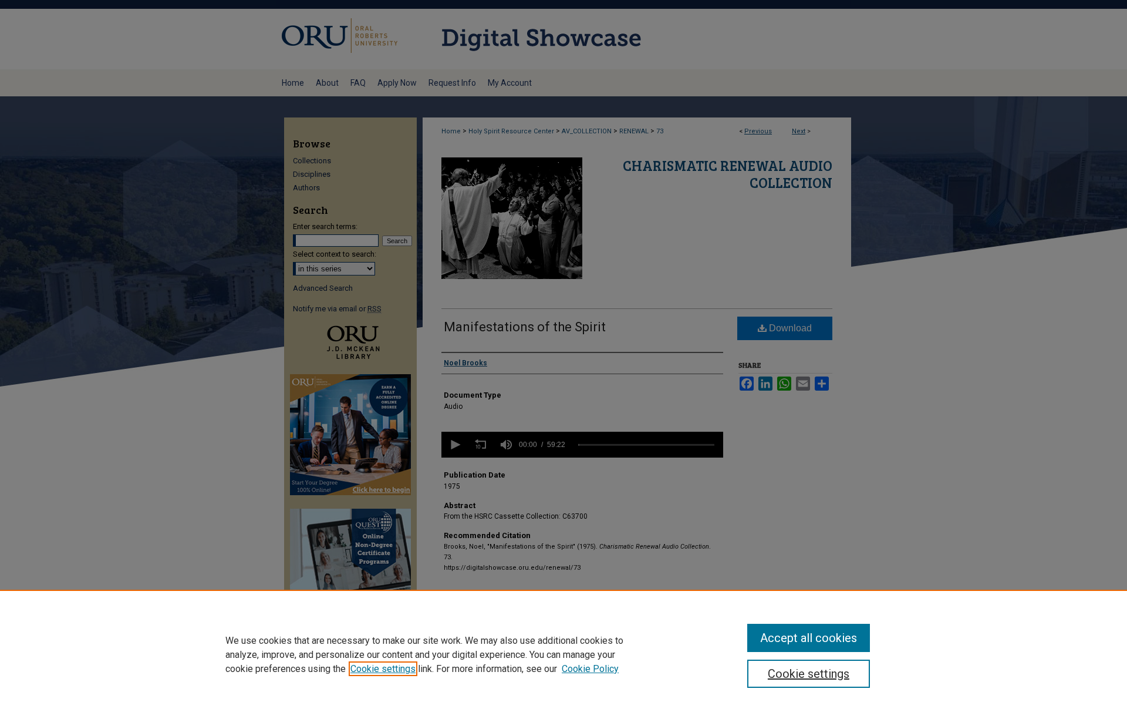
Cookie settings (383, 668)
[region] (563, 654)
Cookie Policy (590, 668)
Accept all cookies (808, 638)
